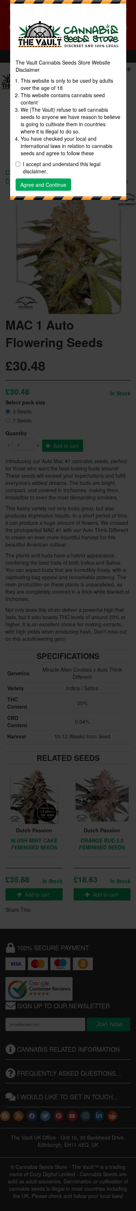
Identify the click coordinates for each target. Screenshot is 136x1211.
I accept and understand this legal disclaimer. (61, 167)
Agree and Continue (43, 184)
